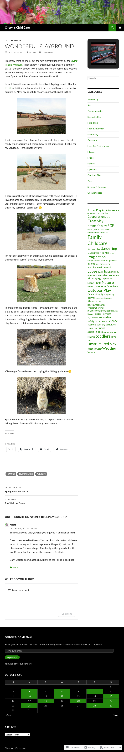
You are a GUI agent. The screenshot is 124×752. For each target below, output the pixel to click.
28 (94, 705)
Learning (106, 264)
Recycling (106, 313)
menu (99, 275)
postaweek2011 (96, 304)
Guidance (92, 140)
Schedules (101, 321)
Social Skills (95, 331)
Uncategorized (95, 192)
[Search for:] (103, 78)
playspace (107, 298)
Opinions (92, 169)
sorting (106, 332)
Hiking (103, 252)
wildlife (41, 474)
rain (117, 311)
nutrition (91, 286)
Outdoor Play (13, 40)
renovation (104, 317)
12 (62, 696)
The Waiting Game (15, 501)
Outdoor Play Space (97, 294)
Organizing (112, 286)
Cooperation (96, 216)
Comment (67, 613)
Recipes (97, 313)
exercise (104, 232)
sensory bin (92, 328)
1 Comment (47, 52)
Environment (93, 232)
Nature (11, 474)
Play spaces (95, 301)
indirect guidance (109, 260)
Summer (91, 337)
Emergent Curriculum (98, 229)
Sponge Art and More (16, 489)
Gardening (93, 134)
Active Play (94, 210)
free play (96, 249)
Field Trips (93, 122)
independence (94, 260)
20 (78, 701)
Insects (99, 264)
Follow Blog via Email (19, 637)
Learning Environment (99, 146)
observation (101, 286)
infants (91, 263)
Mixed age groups (97, 278)
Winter (92, 352)
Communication (95, 111)
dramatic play (97, 226)
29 (111, 705)
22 (111, 701)
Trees (90, 340)
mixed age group (111, 275)
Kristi (8, 87)
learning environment (99, 266)
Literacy (92, 151)
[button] (96, 57)
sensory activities (106, 324)
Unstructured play (102, 344)
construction (102, 213)
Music (90, 157)
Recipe (90, 314)
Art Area (110, 210)
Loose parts (97, 271)
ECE (110, 225)
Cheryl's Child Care (17, 27)
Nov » (115, 715)
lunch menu (113, 271)
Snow (101, 328)
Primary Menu (120, 27)
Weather (109, 348)
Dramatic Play (94, 117)
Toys (113, 336)
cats (116, 210)
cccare (32, 52)
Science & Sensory (97, 186)
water (99, 348)
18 (45, 701)
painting (110, 294)
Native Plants (94, 283)
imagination (97, 257)
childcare (91, 213)
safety (91, 321)
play (90, 297)
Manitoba (92, 275)
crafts (107, 217)
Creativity (95, 221)
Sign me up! (12, 657)
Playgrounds (26, 474)
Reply (15, 567)
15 (111, 696)
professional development (101, 310)
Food (89, 249)
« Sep (8, 715)
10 (29, 696)
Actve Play (93, 99)
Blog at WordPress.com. (15, 748)
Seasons (92, 324)
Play (90, 181)
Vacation (92, 348)
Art (89, 105)
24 (29, 705)
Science (113, 321)
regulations (92, 318)
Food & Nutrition (96, 128)
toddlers (103, 336)
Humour (111, 253)
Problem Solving (95, 307)
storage (113, 332)
